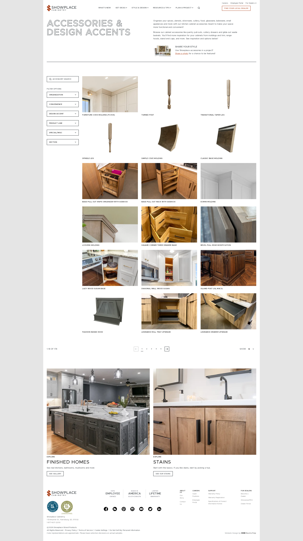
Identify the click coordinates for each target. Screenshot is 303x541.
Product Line (55, 123)
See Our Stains (163, 474)
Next (167, 349)
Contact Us (183, 503)
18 (249, 349)
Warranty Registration (216, 497)
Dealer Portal (246, 504)
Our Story (182, 497)
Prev (136, 349)
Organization (56, 95)
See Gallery (55, 474)
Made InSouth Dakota (134, 493)
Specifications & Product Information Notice (217, 503)
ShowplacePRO (247, 500)
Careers (225, 3)
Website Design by (233, 533)
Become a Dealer (244, 495)
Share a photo (181, 54)
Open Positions (195, 495)
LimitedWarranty (155, 493)
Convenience (55, 104)
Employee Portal (237, 3)
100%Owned (113, 493)
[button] (199, 8)
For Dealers (250, 3)
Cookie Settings (101, 530)
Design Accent (56, 114)
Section (53, 142)
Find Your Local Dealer (236, 8)
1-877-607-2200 (53, 522)
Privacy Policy (71, 530)
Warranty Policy (214, 494)
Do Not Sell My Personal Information (125, 530)
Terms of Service (86, 530)
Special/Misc (55, 133)
